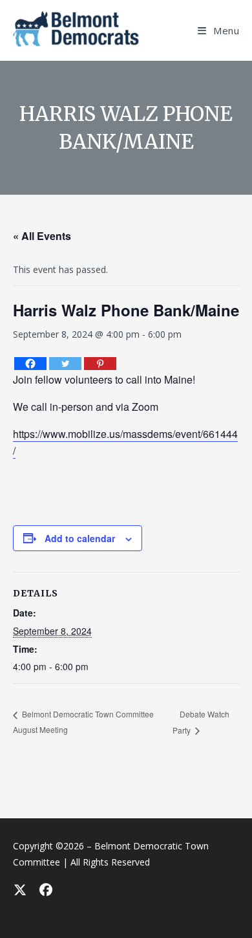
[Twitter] (65, 363)
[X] (19, 889)
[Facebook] (30, 363)
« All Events (42, 235)
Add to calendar (80, 538)
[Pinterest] (100, 363)
